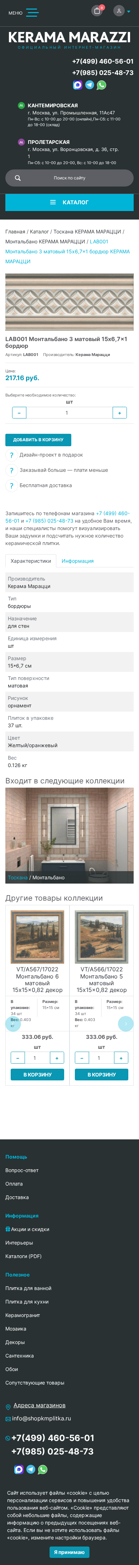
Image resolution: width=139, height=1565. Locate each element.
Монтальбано (48, 877)
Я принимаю (69, 1552)
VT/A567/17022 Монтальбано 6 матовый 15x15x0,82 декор (37, 979)
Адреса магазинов (40, 1405)
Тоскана (18, 877)
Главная (15, 231)
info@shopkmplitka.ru (41, 1418)
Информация (78, 561)
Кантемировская (53, 105)
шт (69, 402)
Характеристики (31, 561)
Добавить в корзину (38, 439)
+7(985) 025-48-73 (103, 72)
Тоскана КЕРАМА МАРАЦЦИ (87, 231)
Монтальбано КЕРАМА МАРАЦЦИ (45, 241)
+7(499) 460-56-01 (103, 61)
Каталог (39, 231)
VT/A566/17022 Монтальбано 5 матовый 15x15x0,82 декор (102, 979)
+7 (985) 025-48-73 (49, 521)
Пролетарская (49, 142)
